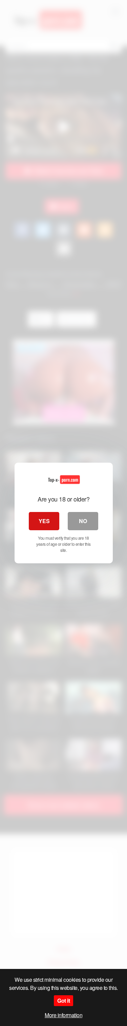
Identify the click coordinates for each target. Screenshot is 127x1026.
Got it (63, 1000)
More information (63, 1015)
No (83, 521)
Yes (44, 521)
